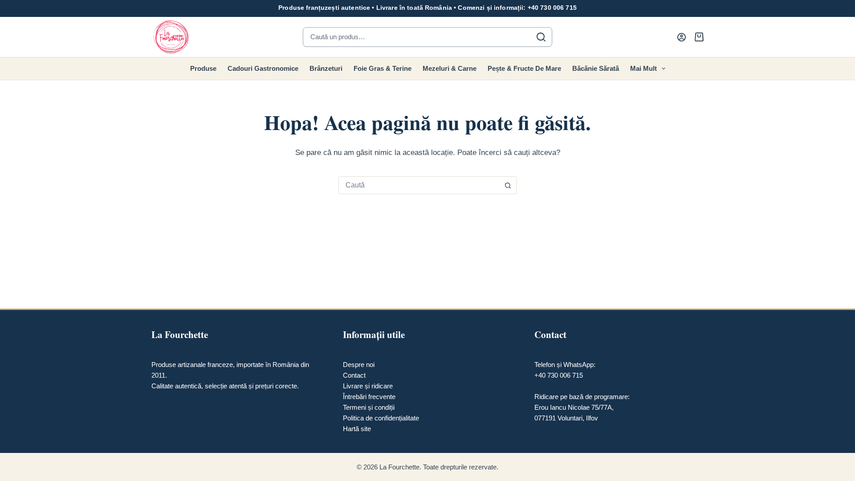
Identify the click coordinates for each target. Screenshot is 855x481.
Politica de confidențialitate (381, 418)
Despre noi (359, 364)
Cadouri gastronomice (263, 68)
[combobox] (419, 185)
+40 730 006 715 (552, 7)
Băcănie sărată (595, 68)
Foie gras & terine (382, 68)
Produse (203, 68)
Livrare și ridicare (368, 386)
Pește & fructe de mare (524, 68)
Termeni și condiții (369, 407)
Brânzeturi (325, 68)
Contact (354, 375)
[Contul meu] (681, 37)
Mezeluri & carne (449, 68)
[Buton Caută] (507, 185)
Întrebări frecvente (369, 396)
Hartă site (357, 428)
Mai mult (643, 68)
